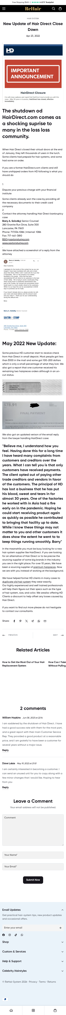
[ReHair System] (33, 8)
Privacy (33, 982)
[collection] (33, 1010)
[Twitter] (26, 621)
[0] (60, 8)
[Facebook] (14, 621)
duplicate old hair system (16, 582)
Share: (5, 621)
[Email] (45, 621)
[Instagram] (9, 935)
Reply (5, 750)
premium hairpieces (44, 567)
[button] (53, 8)
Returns (51, 982)
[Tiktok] (16, 935)
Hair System (33, 19)
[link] (15, 239)
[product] (11, 1010)
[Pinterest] (20, 621)
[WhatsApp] (39, 621)
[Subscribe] (60, 928)
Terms (42, 982)
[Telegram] (33, 621)
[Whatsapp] (22, 935)
